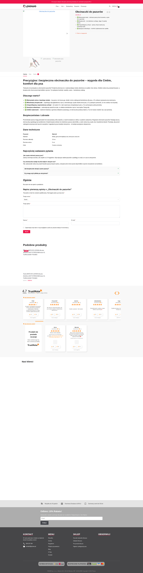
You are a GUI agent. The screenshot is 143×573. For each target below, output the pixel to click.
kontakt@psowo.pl (31, 546)
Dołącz (44, 523)
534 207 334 (29, 543)
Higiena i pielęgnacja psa (79, 546)
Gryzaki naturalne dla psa (80, 538)
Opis (30, 74)
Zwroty (50, 540)
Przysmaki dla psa (78, 543)
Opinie (35, 74)
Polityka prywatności (53, 546)
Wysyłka (50, 538)
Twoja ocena (27, 196)
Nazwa (25, 220)
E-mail (73, 220)
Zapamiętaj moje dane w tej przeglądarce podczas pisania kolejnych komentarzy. (47, 227)
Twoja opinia (27, 203)
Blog (49, 549)
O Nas (50, 552)
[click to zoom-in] (46, 33)
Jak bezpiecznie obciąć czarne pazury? (36, 168)
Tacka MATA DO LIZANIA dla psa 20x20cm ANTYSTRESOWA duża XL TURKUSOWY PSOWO (34, 276)
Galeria (25, 74)
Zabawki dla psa (77, 540)
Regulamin (51, 543)
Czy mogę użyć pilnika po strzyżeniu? (36, 173)
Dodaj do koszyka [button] (34, 284)
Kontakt (50, 555)
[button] (115, 293)
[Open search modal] (110, 6)
